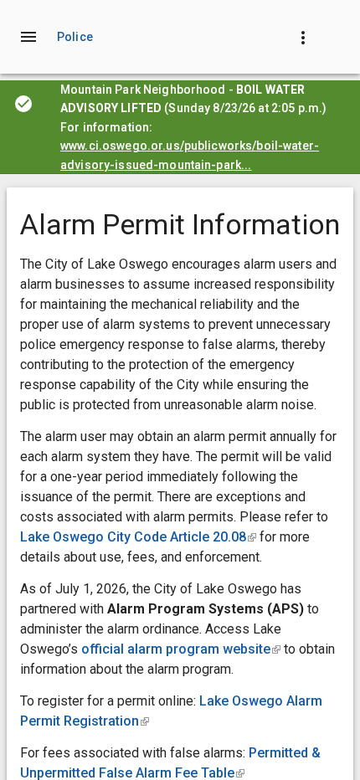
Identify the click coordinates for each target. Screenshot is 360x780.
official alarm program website (180, 649)
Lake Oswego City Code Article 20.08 (138, 537)
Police (75, 37)
